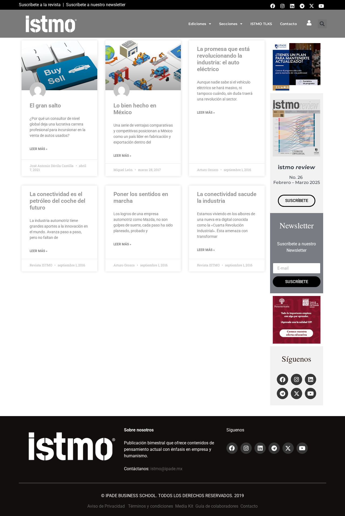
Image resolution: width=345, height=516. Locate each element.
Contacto (288, 24)
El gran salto (45, 105)
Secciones (228, 24)
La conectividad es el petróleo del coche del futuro (57, 201)
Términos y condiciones (150, 506)
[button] (322, 23)
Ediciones (197, 24)
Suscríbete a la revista (40, 4)
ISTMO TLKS (261, 24)
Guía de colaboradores (216, 506)
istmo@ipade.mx (166, 468)
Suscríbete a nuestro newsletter (95, 4)
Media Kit (184, 506)
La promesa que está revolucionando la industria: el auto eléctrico (223, 59)
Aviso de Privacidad (106, 506)
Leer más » (38, 149)
